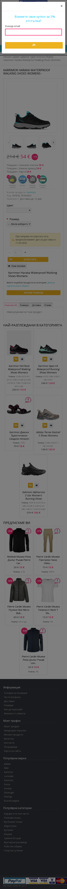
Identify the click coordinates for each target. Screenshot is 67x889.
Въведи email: (12, 26)
